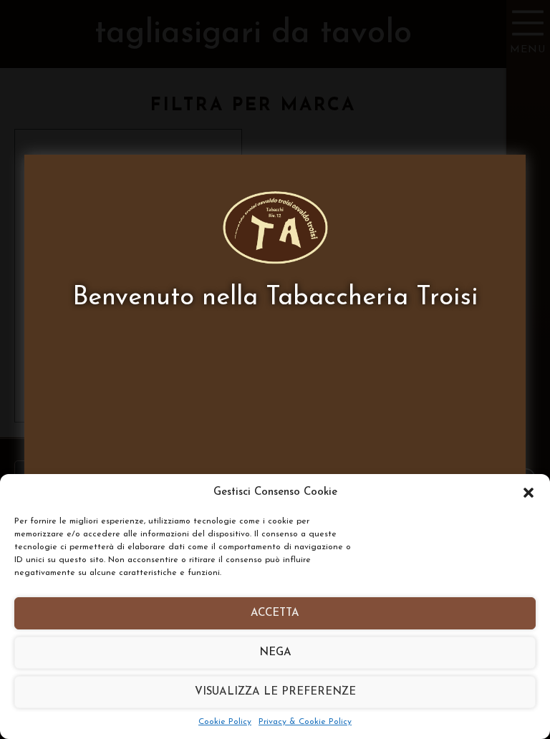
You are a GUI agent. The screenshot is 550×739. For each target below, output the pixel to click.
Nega (275, 652)
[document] (275, 369)
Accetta (275, 613)
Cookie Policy (224, 722)
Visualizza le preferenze (275, 692)
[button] (528, 493)
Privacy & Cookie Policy (305, 722)
